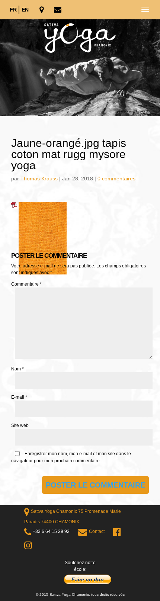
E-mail (19, 397)
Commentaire (26, 284)
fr (13, 10)
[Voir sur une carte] (42, 10)
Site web (20, 425)
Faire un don (87, 579)
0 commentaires (116, 178)
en (25, 10)
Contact (97, 531)
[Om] (80, 67)
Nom (17, 369)
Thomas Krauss (39, 178)
